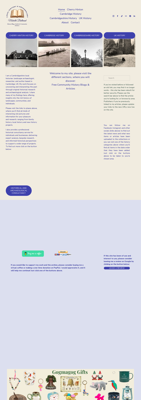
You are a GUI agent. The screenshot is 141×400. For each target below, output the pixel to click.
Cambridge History (70, 14)
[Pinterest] (130, 16)
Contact (75, 22)
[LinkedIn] (134, 16)
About (65, 22)
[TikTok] (122, 16)
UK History (85, 18)
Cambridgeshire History (63, 18)
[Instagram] (113, 16)
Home (61, 9)
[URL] (126, 16)
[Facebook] (118, 16)
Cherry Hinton (75, 9)
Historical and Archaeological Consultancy (18, 190)
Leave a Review (117, 268)
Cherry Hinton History (21, 35)
